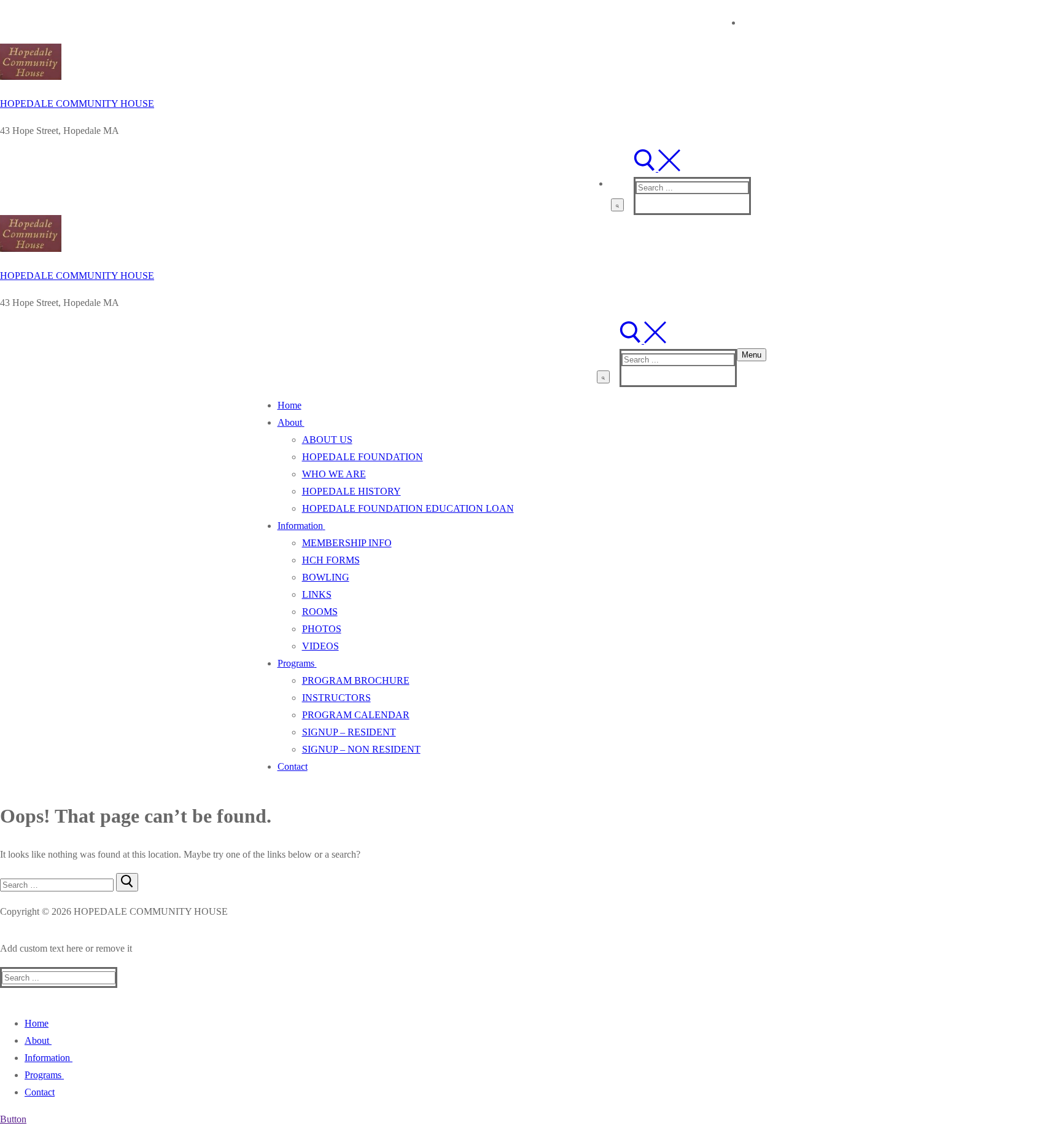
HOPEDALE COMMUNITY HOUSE (77, 103)
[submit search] (617, 204)
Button (13, 1119)
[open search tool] (657, 168)
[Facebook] (752, 21)
